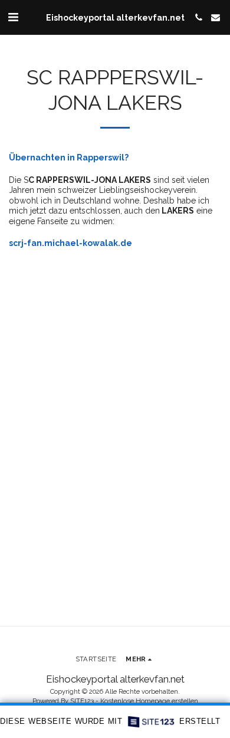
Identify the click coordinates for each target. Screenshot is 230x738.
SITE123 (82, 701)
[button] (13, 17)
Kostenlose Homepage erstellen (149, 701)
